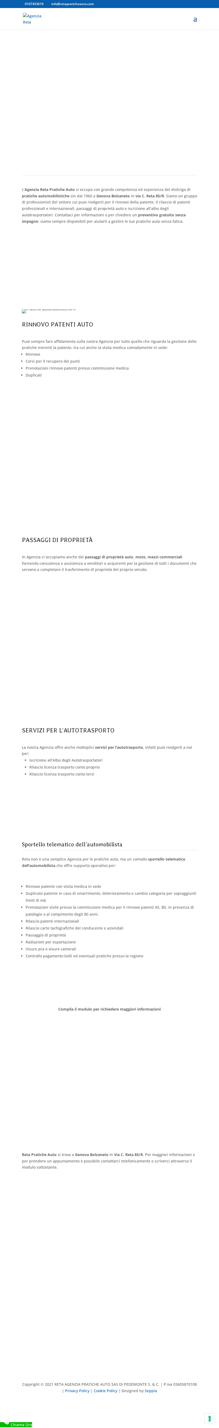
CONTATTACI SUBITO (54, 259)
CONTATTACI (44, 74)
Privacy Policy (77, 1390)
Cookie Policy (105, 1390)
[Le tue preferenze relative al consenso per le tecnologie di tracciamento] (210, 1419)
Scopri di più (43, 397)
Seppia (151, 1390)
